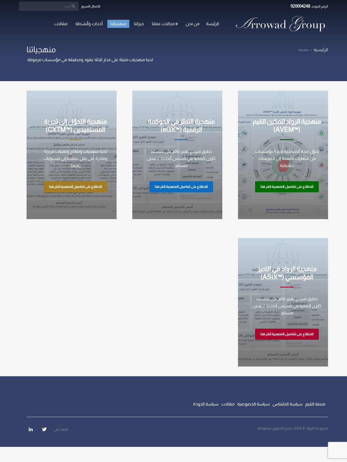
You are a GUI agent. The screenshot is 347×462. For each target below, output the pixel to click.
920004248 (300, 6)
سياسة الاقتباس (287, 404)
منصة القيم (315, 404)
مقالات (227, 404)
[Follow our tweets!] (44, 429)
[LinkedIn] (31, 429)
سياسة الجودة (206, 404)
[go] (73, 6)
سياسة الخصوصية (253, 404)
